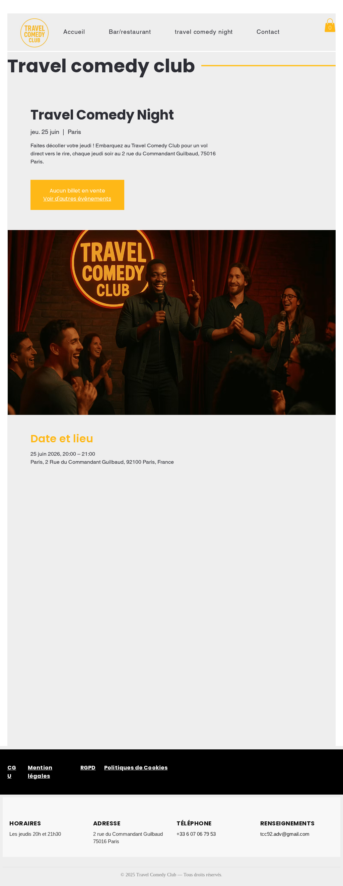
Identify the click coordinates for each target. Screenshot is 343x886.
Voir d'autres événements (77, 199)
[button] (330, 25)
